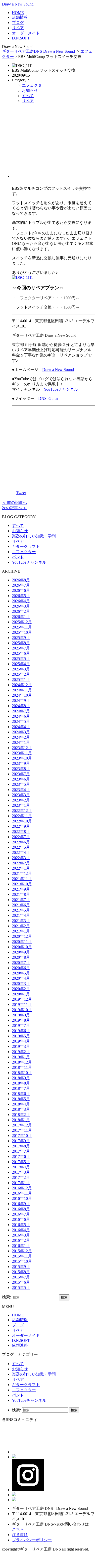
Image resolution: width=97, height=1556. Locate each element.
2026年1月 (21, 617)
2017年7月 (21, 1151)
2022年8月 (21, 831)
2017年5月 (21, 1162)
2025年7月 (21, 648)
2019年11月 (22, 1004)
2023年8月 (21, 769)
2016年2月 (21, 1240)
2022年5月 (21, 847)
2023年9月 (21, 763)
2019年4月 (21, 1041)
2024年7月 (21, 711)
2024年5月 (21, 721)
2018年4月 (21, 1104)
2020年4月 (21, 978)
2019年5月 (21, 1036)
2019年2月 (21, 1052)
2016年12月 (22, 1188)
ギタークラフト (26, 546)
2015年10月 (22, 1261)
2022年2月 (21, 863)
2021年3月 (21, 921)
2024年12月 (22, 685)
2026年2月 (21, 611)
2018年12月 (22, 1062)
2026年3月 (21, 606)
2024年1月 (21, 742)
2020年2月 (21, 989)
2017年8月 (21, 1146)
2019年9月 (21, 1015)
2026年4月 (21, 601)
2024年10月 (22, 695)
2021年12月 (22, 873)
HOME (18, 12)
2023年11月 (22, 753)
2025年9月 (21, 637)
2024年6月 (21, 716)
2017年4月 (21, 1167)
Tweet (21, 493)
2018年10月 (22, 1073)
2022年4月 (21, 852)
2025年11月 (22, 627)
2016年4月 (21, 1230)
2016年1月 (21, 1246)
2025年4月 (21, 664)
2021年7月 (21, 900)
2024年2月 (21, 737)
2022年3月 (21, 858)
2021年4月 (21, 915)
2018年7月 (21, 1088)
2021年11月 (22, 879)
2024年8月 (21, 706)
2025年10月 (22, 632)
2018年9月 (21, 1078)
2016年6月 (21, 1219)
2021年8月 (21, 894)
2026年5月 (21, 596)
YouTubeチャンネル (61, 389)
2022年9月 (21, 826)
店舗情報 (20, 17)
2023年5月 (21, 784)
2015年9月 (21, 1266)
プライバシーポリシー (32, 1540)
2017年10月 (22, 1135)
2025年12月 (22, 622)
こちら (18, 1529)
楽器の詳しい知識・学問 (34, 536)
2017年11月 (22, 1130)
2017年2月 (21, 1177)
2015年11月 (22, 1256)
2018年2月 (21, 1114)
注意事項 (20, 1535)
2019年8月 (21, 1020)
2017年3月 (21, 1172)
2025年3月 (21, 669)
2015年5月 (21, 1287)
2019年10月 (22, 1010)
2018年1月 (21, 1120)
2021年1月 (21, 931)
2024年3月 (21, 732)
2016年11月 (22, 1193)
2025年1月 (21, 679)
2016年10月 (22, 1198)
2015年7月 (21, 1277)
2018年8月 (21, 1083)
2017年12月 (22, 1125)
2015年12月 (22, 1251)
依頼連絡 (20, 1345)
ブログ (18, 22)
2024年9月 (21, 700)
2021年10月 (22, 884)
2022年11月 (22, 816)
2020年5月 (21, 973)
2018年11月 (22, 1067)
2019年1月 (21, 1057)
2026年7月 (21, 585)
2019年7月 (21, 1025)
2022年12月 (22, 810)
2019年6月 (21, 1031)
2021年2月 (21, 926)
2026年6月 (21, 590)
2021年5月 (21, 910)
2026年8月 (21, 580)
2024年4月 (21, 727)
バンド (18, 557)
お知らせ (30, 90)
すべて (28, 96)
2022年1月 (21, 868)
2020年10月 (22, 947)
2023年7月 (21, 774)
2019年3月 (21, 1046)
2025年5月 (21, 658)
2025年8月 (21, 643)
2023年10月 (22, 758)
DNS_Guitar (48, 398)
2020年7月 (21, 962)
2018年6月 (21, 1093)
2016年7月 (21, 1214)
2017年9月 (21, 1141)
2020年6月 (21, 968)
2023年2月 (21, 800)
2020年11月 (22, 941)
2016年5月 (21, 1225)
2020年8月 (21, 957)
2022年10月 (22, 821)
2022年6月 (21, 842)
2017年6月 (21, 1156)
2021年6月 (21, 905)
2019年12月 (22, 999)
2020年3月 (21, 983)
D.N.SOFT (21, 38)
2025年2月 (21, 674)
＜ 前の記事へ (14, 502)
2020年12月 (22, 936)
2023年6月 (21, 779)
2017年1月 (21, 1183)
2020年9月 (21, 952)
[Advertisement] (53, 142)
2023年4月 (21, 789)
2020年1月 (21, 994)
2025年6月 (21, 653)
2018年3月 (21, 1109)
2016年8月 (21, 1209)
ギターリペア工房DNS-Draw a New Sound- (39, 51)
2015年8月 (21, 1272)
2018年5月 (21, 1099)
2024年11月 (22, 690)
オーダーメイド (26, 33)
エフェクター (34, 85)
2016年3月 (21, 1235)
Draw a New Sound (18, 4)
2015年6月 (21, 1282)
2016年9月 (21, 1204)
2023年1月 (21, 805)
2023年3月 (21, 795)
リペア (18, 28)
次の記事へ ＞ (14, 508)
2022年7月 (21, 837)
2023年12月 (22, 748)
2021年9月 (21, 889)
